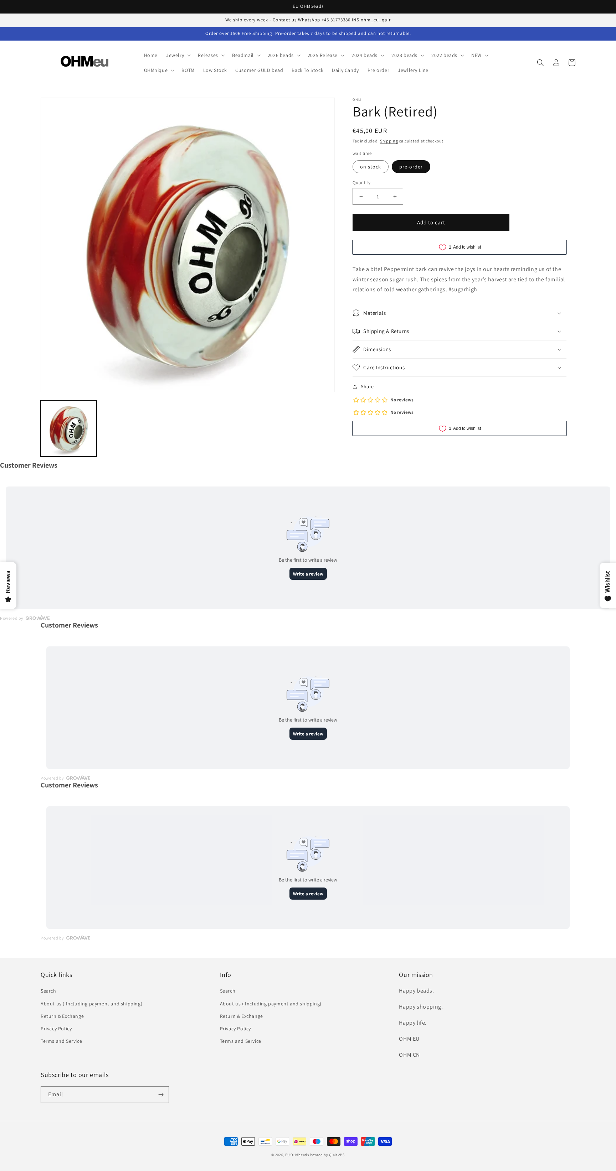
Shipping (389, 141)
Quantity (361, 182)
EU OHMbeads (297, 1154)
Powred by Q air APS (327, 1154)
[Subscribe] (161, 1094)
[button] (178, 55)
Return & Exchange (62, 1016)
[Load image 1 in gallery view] (69, 429)
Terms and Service (61, 1041)
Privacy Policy (56, 1028)
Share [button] (367, 386)
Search (48, 991)
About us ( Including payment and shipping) (91, 1003)
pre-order (411, 166)
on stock (370, 166)
